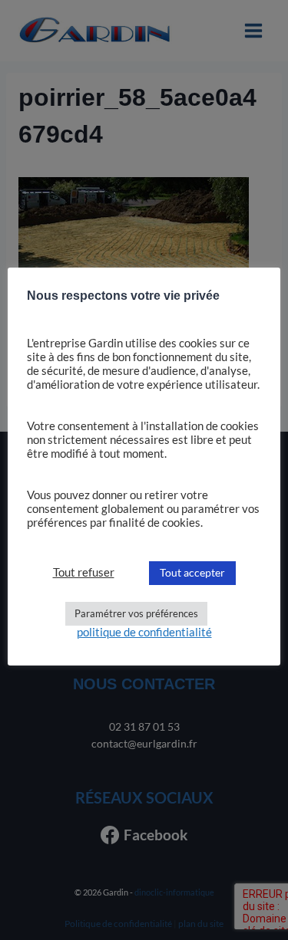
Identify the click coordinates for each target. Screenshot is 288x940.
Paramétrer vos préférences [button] (136, 613)
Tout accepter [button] (192, 572)
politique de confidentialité (144, 632)
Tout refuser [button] (83, 572)
